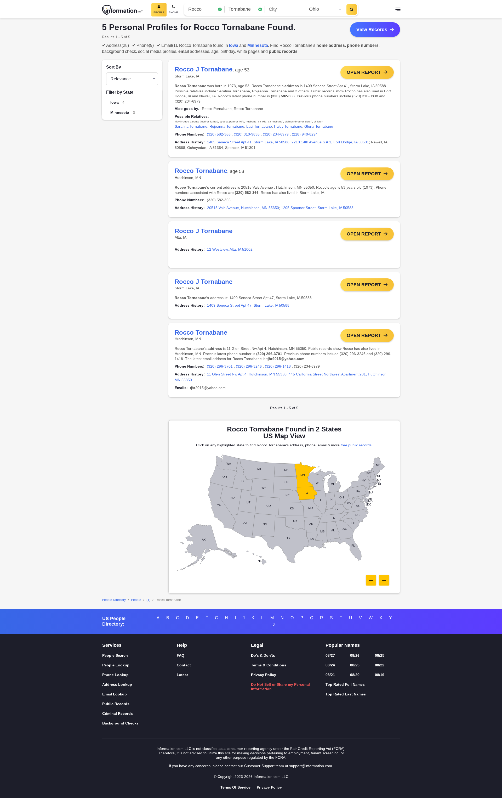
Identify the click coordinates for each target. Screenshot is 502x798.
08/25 (379, 655)
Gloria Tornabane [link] (318, 126)
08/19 (379, 675)
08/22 (379, 665)
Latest (182, 675)
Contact (184, 665)
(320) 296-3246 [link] (249, 366)
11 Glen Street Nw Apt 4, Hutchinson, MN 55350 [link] (247, 374)
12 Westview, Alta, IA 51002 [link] (230, 249)
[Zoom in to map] (371, 580)
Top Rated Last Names (346, 694)
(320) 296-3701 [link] (220, 366)
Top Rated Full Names (345, 684)
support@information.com (310, 766)
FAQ (180, 655)
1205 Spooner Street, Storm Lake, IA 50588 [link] (317, 208)
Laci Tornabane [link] (259, 126)
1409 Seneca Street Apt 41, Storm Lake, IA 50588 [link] (248, 142)
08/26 (355, 655)
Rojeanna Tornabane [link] (226, 126)
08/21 (330, 675)
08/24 (330, 665)
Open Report (364, 72)
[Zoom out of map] (384, 580)
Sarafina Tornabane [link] (191, 126)
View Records (371, 29)
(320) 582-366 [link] (219, 134)
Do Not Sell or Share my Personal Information (280, 686)
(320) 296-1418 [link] (278, 366)
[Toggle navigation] (398, 10)
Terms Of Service (235, 787)
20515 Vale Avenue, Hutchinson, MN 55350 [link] (243, 208)
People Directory (114, 600)
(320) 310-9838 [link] (247, 134)
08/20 (355, 675)
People (136, 600)
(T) (148, 600)
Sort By (113, 67)
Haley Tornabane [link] (288, 126)
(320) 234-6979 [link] (276, 134)
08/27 (330, 655)
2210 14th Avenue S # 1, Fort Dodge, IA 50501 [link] (330, 142)
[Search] (351, 9)
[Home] (122, 10)
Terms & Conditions (268, 665)
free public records (356, 445)
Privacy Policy (263, 675)
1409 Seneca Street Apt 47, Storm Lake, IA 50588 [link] (248, 305)
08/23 (355, 665)
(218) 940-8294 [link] (305, 134)
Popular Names (343, 645)
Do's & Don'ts (263, 655)
